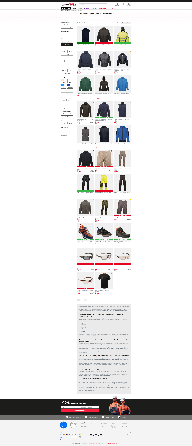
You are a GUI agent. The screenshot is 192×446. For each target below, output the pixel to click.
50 (70, 27)
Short (71, 70)
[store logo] (68, 4)
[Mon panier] (128, 4)
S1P (63, 113)
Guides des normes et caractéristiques (94, 426)
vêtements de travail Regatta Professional (96, 356)
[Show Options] (97, 407)
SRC (70, 113)
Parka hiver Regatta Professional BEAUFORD (104, 44)
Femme (70, 51)
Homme (63, 51)
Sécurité (67, 141)
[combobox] (93, 4)
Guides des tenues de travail (94, 428)
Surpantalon (67, 73)
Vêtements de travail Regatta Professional (95, 18)
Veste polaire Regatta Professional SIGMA (85, 93)
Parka (71, 61)
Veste (70, 63)
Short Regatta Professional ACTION (102, 168)
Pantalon (64, 70)
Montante (70, 138)
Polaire (64, 63)
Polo (67, 61)
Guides (92, 422)
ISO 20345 (67, 116)
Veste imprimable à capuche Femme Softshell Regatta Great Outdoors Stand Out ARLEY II (103, 95)
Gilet (63, 61)
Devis (123, 5)
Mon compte (117, 5)
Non (70, 34)
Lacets (67, 129)
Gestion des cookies (111, 443)
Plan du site (118, 443)
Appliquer (67, 44)
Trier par (119, 22)
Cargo (70, 123)
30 (63, 27)
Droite (64, 123)
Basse (63, 138)
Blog (91, 423)
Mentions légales (93, 443)
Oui (63, 34)
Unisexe (67, 54)
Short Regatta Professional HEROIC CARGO (122, 217)
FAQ (122, 427)
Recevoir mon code (80, 410)
